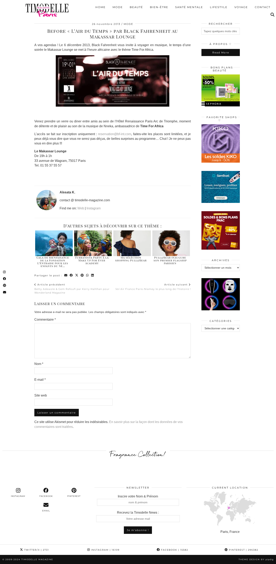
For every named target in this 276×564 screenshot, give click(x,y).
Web (80, 208)
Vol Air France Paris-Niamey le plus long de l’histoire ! (153, 286)
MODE (128, 23)
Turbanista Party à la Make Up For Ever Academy (92, 260)
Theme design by (256, 559)
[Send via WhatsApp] (87, 275)
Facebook (174, 549)
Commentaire (45, 319)
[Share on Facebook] (71, 275)
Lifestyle (219, 7)
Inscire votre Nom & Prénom (138, 496)
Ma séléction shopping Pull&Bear (131, 259)
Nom (38, 364)
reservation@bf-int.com (114, 134)
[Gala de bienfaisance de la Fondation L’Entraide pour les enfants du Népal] (54, 243)
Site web (40, 395)
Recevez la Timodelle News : (138, 512)
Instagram (93, 208)
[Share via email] (66, 275)
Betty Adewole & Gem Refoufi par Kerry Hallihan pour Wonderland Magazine (72, 288)
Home (100, 7)
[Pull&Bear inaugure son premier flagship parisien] (171, 243)
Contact (262, 7)
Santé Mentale (189, 7)
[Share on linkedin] (92, 275)
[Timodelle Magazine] (47, 9)
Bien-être (159, 7)
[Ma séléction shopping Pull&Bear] (132, 243)
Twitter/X (36, 549)
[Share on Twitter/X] (77, 275)
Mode (118, 7)
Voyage (241, 7)
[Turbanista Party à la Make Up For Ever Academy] (93, 243)
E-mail (40, 379)
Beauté (136, 7)
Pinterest (243, 549)
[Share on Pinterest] (82, 275)
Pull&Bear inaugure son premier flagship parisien (170, 260)
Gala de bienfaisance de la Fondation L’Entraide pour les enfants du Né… (52, 262)
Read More (220, 52)
